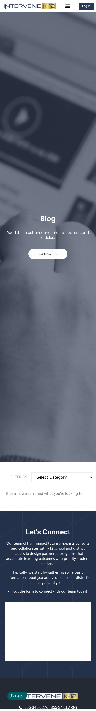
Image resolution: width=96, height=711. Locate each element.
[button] (68, 6)
